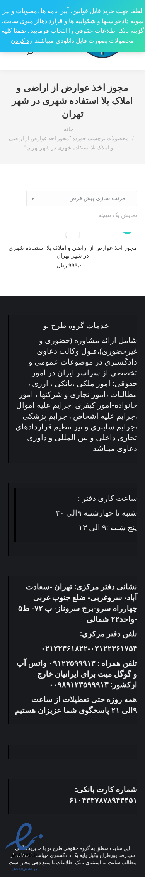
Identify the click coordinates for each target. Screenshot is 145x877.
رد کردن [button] (21, 40)
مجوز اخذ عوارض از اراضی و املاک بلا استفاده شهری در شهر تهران (73, 251)
